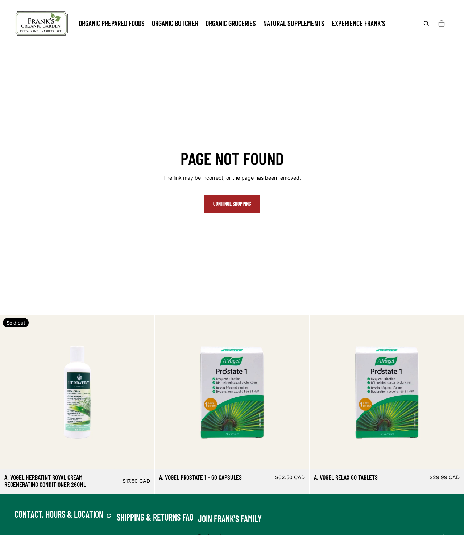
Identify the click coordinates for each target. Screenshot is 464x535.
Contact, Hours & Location (59, 514)
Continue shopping (232, 204)
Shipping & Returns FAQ (155, 517)
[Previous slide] (166, 392)
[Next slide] (298, 392)
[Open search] (426, 24)
